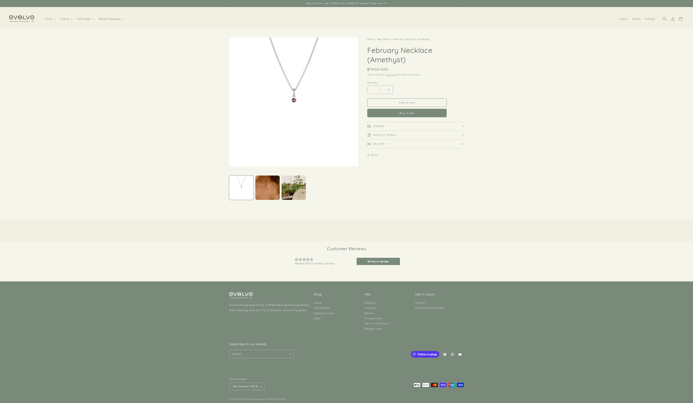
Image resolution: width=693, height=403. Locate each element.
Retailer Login (373, 328)
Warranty (370, 308)
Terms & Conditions (377, 323)
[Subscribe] (290, 354)
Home (370, 39)
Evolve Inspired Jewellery (251, 399)
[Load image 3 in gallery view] (294, 188)
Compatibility (322, 308)
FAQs (317, 318)
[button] (50, 19)
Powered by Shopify (275, 399)
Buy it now (407, 113)
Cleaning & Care (324, 313)
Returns (369, 313)
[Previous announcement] (230, 3)
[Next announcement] (463, 3)
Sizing (317, 302)
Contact (420, 302)
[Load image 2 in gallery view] (267, 188)
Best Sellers (384, 39)
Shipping (390, 74)
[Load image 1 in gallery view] (241, 188)
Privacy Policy (373, 318)
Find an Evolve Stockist (429, 308)
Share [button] (374, 155)
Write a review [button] (378, 261)
